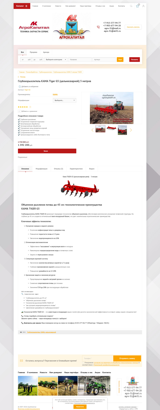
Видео (91, 169)
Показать (134, 59)
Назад (22, 77)
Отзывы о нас (87, 372)
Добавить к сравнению (29, 111)
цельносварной (50, 332)
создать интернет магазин (128, 407)
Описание (25, 169)
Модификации (41, 169)
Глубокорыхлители (45, 72)
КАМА (55, 94)
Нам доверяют (55, 372)
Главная (21, 72)
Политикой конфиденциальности (106, 365)
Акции (97, 372)
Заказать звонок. (133, 27)
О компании (32, 372)
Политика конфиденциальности (29, 409)
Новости (43, 372)
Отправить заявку (127, 358)
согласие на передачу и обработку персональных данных (116, 362)
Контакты (106, 372)
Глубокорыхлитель (33, 332)
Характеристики (76, 169)
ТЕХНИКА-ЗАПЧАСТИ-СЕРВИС (34, 31)
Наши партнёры (71, 372)
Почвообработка (32, 72)
